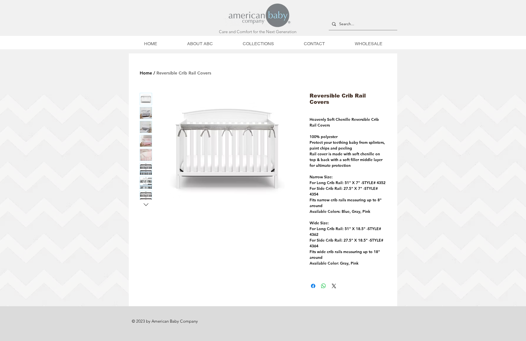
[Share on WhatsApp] (323, 286)
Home (146, 73)
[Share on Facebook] (313, 286)
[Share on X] (334, 286)
